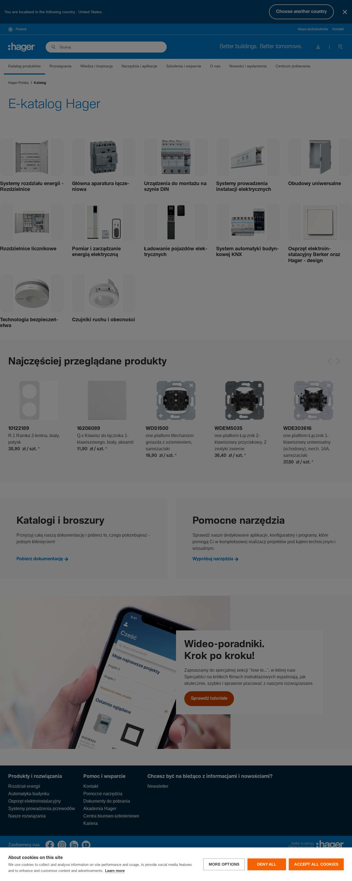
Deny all (267, 864)
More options (224, 864)
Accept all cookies (316, 864)
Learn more (115, 871)
